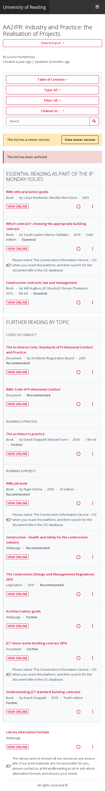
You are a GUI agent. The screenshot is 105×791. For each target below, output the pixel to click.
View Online (17, 206)
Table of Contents (51, 79)
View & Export (51, 43)
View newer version (80, 139)
